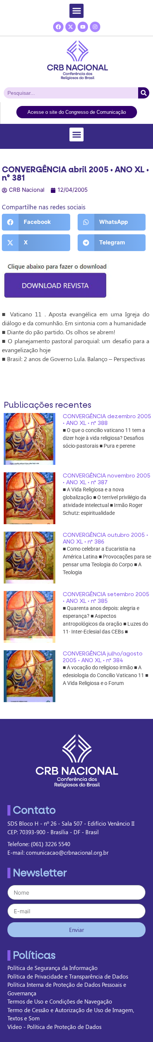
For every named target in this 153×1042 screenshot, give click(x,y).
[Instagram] (95, 27)
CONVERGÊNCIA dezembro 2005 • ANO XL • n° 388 (107, 420)
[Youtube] (83, 27)
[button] (76, 11)
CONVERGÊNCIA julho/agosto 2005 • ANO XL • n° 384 (103, 657)
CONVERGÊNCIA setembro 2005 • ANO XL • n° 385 (106, 598)
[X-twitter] (70, 27)
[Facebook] (58, 27)
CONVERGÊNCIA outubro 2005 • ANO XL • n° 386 (105, 538)
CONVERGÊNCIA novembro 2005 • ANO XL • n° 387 (106, 479)
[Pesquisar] (143, 92)
